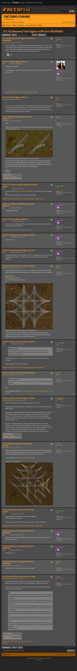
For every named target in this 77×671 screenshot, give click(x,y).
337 (61, 583)
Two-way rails (29, 641)
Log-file (4, 198)
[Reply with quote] (51, 39)
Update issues (39, 198)
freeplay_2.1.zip (7, 436)
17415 (61, 225)
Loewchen (59, 184)
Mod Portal (30, 2)
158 (61, 44)
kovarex (58, 203)
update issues (32, 92)
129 (61, 404)
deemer (58, 265)
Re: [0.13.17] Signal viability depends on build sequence (18, 205)
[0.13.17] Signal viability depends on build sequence (17, 118)
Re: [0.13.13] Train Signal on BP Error (15, 62)
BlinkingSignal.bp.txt (12, 278)
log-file (8, 92)
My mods (5, 643)
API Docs (39, 2)
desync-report (24, 92)
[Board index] (17, 10)
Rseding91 (59, 219)
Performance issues (29, 198)
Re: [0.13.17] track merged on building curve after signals (20, 185)
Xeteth (58, 38)
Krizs (57, 97)
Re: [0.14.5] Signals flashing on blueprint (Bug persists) (18, 511)
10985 (61, 191)
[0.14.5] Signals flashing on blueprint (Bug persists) (17, 444)
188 (61, 123)
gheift (57, 116)
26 (60, 103)
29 (60, 272)
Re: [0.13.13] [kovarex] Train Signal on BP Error (19, 235)
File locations (10, 198)
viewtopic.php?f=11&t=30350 (26, 457)
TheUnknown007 (60, 398)
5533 (61, 77)
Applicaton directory (15, 92)
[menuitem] (15, 22)
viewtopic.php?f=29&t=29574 (24, 191)
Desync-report (19, 198)
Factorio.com (6, 2)
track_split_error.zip (9, 177)
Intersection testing (13, 641)
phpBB (33, 658)
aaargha (58, 576)
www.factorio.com (9, 19)
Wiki (22, 2)
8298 (61, 210)
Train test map (21, 641)
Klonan (58, 70)
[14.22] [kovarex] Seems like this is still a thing (19, 577)
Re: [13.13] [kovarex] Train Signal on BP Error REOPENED (18, 532)
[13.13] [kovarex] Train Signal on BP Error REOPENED (33, 31)
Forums (16, 3)
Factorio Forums (17, 16)
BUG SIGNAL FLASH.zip (10, 635)
